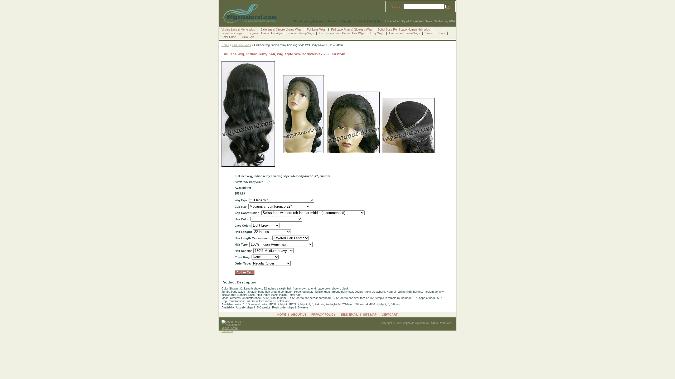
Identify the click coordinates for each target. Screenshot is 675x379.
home (281, 314)
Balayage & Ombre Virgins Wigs (281, 29)
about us (298, 314)
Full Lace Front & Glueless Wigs (351, 29)
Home (225, 45)
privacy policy (323, 314)
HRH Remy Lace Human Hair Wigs (341, 33)
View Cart (248, 36)
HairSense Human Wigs (404, 33)
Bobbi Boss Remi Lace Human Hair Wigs (404, 29)
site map (370, 314)
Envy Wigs (377, 33)
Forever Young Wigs (301, 33)
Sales (428, 33)
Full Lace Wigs (316, 29)
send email (349, 314)
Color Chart (228, 36)
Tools (441, 33)
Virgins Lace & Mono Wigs (238, 29)
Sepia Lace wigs (231, 33)
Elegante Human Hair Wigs (265, 33)
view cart (390, 314)
